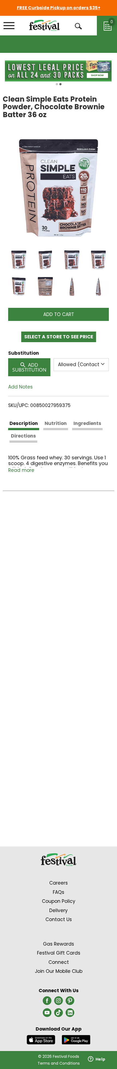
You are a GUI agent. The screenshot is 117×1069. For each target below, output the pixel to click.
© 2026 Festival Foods (58, 1056)
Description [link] (24, 423)
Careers (58, 883)
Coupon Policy (58, 901)
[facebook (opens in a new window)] (47, 1002)
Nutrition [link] (56, 423)
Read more (21, 470)
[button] (18, 260)
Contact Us (58, 919)
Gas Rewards (58, 944)
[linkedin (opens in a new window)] (70, 1014)
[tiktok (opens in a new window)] (58, 1014)
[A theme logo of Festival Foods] (44, 25)
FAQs (58, 892)
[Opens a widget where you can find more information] (97, 1059)
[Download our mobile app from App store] (41, 1039)
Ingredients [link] (87, 423)
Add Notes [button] (20, 387)
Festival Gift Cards (58, 953)
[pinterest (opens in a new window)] (70, 1002)
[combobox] (81, 364)
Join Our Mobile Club (58, 971)
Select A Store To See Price (58, 336)
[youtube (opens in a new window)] (47, 1014)
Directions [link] (23, 436)
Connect (58, 962)
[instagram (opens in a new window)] (58, 1002)
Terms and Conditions (59, 1063)
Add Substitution (29, 367)
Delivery (58, 910)
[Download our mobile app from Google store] (76, 1039)
